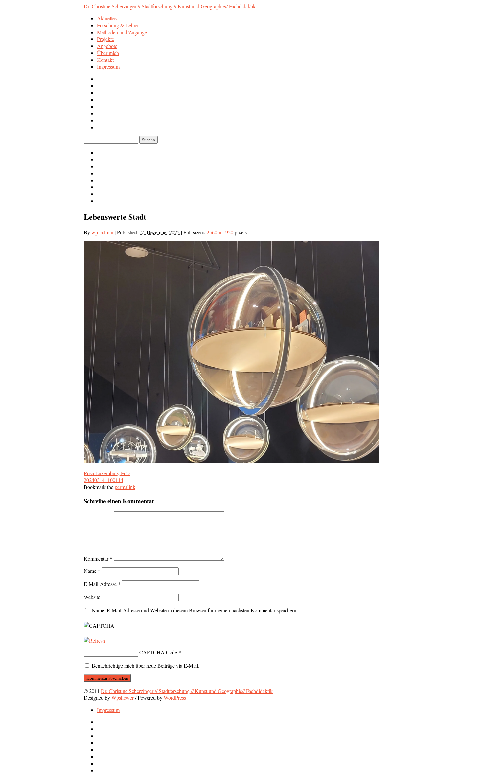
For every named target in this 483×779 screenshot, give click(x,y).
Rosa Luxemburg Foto (107, 473)
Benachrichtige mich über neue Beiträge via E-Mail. (145, 665)
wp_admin (102, 232)
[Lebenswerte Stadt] (232, 460)
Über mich (108, 52)
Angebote (107, 45)
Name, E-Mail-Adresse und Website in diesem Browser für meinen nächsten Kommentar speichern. (195, 610)
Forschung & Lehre (117, 25)
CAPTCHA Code (158, 652)
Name (92, 570)
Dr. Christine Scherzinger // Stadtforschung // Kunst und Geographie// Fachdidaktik (170, 6)
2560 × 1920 (220, 232)
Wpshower (122, 697)
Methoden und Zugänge (122, 32)
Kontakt (105, 59)
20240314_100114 (103, 479)
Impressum (108, 66)
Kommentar (98, 558)
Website (92, 597)
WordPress (175, 697)
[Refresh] (94, 640)
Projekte (105, 39)
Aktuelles (107, 18)
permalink (125, 486)
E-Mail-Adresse (102, 583)
